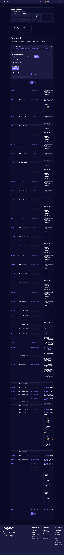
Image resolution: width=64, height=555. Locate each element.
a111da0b (13, 209)
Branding (45, 538)
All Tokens (16, 68)
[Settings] (40, 2)
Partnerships (46, 536)
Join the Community (46, 530)
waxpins (53, 366)
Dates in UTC (16, 74)
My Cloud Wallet (57, 535)
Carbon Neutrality (35, 537)
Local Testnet (58, 547)
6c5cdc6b (13, 99)
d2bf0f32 (13, 394)
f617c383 (13, 301)
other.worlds (49, 355)
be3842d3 (13, 328)
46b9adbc (13, 315)
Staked (43, 41)
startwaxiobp (46, 456)
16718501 (13, 116)
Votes (33, 41)
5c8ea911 (13, 451)
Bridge (56, 538)
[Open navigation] (61, 2)
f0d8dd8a (13, 190)
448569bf (13, 227)
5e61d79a (13, 199)
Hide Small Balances (26, 74)
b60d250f (13, 246)
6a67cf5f (13, 355)
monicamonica (47, 99)
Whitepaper (35, 534)
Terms (34, 530)
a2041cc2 (13, 273)
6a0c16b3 (13, 283)
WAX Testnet (58, 545)
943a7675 (13, 153)
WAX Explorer (58, 530)
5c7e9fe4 (13, 162)
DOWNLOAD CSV (14, 31)
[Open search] (43, 2)
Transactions (14, 41)
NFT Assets (21, 41)
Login (57, 1)
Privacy (34, 532)
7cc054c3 (13, 292)
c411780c (13, 383)
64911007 (13, 236)
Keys (38, 41)
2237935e (13, 255)
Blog (44, 534)
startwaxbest (46, 399)
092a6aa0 (13, 90)
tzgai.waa (23, 11)
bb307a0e (13, 364)
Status (56, 540)
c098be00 (13, 264)
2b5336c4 (13, 218)
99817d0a (13, 172)
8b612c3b (13, 347)
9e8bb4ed (13, 509)
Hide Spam (35, 74)
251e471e (13, 181)
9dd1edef (13, 144)
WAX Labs (57, 532)
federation (48, 333)
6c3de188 (13, 325)
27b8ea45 (13, 333)
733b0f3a (13, 125)
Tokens (28, 41)
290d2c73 (13, 310)
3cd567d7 (13, 135)
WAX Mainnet (49, 1)
